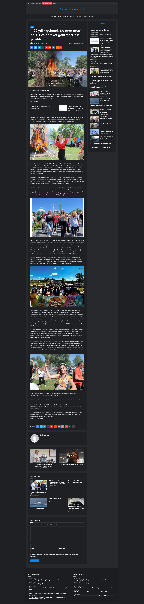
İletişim (91, 16)
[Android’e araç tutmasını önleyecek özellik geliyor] (94, 93)
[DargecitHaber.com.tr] (72, 9)
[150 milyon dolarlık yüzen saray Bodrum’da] (38, 502)
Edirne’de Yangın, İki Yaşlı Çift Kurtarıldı (106, 137)
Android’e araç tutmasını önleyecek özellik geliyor (105, 93)
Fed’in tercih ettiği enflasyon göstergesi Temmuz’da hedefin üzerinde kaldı (101, 29)
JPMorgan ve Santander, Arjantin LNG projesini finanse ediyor (100, 86)
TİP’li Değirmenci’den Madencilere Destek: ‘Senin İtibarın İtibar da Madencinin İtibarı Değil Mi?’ (57, 483)
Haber (59, 16)
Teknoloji (78, 16)
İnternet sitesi (61, 548)
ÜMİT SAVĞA (36, 43)
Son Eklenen (102, 23)
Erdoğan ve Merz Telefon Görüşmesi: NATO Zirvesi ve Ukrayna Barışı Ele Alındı (71, 3)
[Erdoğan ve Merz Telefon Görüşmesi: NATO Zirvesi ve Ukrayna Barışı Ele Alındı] (63, 108)
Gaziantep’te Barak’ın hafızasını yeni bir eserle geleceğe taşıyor (106, 70)
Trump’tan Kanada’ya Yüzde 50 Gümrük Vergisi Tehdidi (76, 481)
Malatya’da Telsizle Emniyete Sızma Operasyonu (76, 509)
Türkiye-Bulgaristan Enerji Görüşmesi (100, 147)
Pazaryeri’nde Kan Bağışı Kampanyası (100, 143)
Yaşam (85, 16)
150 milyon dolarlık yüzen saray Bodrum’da (37, 509)
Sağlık (72, 16)
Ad (31, 543)
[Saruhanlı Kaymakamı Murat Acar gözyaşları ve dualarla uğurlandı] (38, 484)
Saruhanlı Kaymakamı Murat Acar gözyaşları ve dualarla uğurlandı (38, 492)
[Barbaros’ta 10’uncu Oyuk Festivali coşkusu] (94, 119)
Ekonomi (65, 16)
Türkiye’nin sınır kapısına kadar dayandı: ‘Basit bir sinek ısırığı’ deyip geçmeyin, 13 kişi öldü (101, 63)
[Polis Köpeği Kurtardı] (94, 125)
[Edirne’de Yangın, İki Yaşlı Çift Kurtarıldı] (94, 139)
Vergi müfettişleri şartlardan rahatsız (100, 76)
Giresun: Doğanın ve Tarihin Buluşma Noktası (106, 130)
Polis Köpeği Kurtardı (105, 123)
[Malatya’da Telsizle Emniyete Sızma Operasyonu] (76, 502)
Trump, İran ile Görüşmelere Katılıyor (41, 106)
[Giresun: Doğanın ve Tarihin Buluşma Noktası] (94, 132)
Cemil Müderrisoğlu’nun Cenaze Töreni (55, 499)
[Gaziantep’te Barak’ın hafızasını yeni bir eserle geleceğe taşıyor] (94, 71)
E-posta (32, 548)
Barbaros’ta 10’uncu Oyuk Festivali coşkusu (106, 117)
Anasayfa (53, 16)
